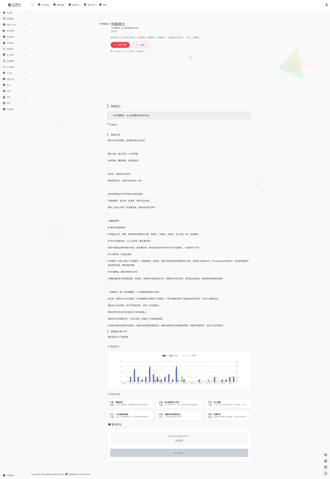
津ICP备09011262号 (57, 474)
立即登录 (179, 440)
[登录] (326, 5)
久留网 (47, 474)
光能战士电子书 (175, 37)
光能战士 (161, 37)
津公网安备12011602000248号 (79, 474)
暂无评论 (116, 424)
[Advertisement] (179, 83)
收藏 (142, 45)
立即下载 (121, 45)
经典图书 (151, 37)
